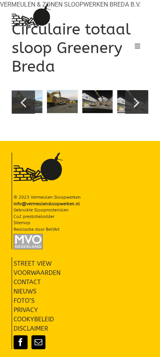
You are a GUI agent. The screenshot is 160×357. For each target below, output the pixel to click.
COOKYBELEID (34, 319)
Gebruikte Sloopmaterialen (41, 210)
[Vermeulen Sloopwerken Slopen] (31, 6)
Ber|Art (52, 229)
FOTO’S (24, 300)
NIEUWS (25, 291)
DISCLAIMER (31, 328)
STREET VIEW (33, 263)
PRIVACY (26, 310)
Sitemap (22, 222)
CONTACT (27, 282)
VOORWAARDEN (37, 272)
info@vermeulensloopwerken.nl (47, 203)
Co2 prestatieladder (34, 216)
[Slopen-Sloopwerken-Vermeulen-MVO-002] (28, 236)
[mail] (38, 342)
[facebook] (21, 342)
